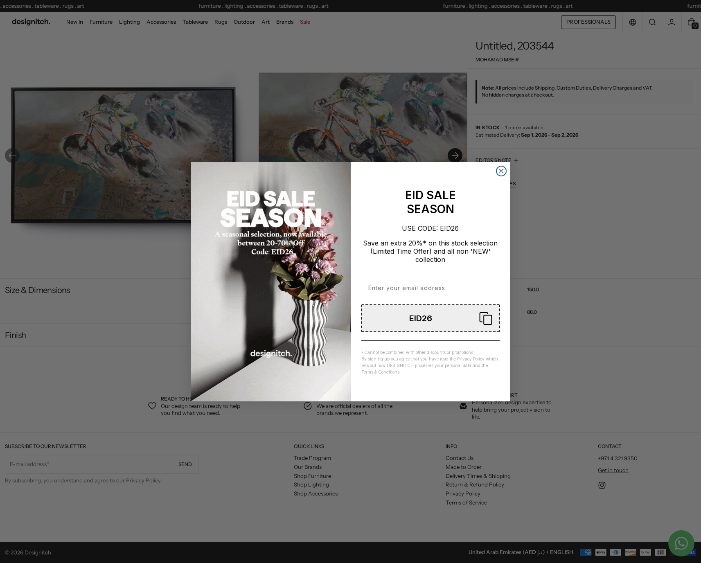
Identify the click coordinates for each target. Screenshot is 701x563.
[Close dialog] (501, 171)
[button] (430, 318)
